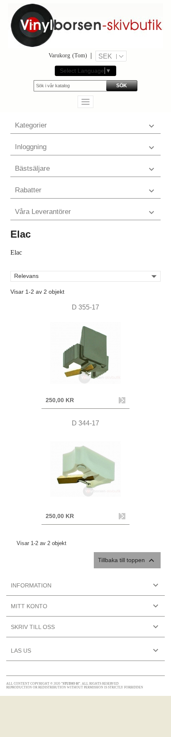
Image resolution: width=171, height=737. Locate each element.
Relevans (87, 276)
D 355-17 (85, 307)
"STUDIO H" (70, 683)
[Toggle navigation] (85, 102)
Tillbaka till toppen (127, 560)
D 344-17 (85, 423)
